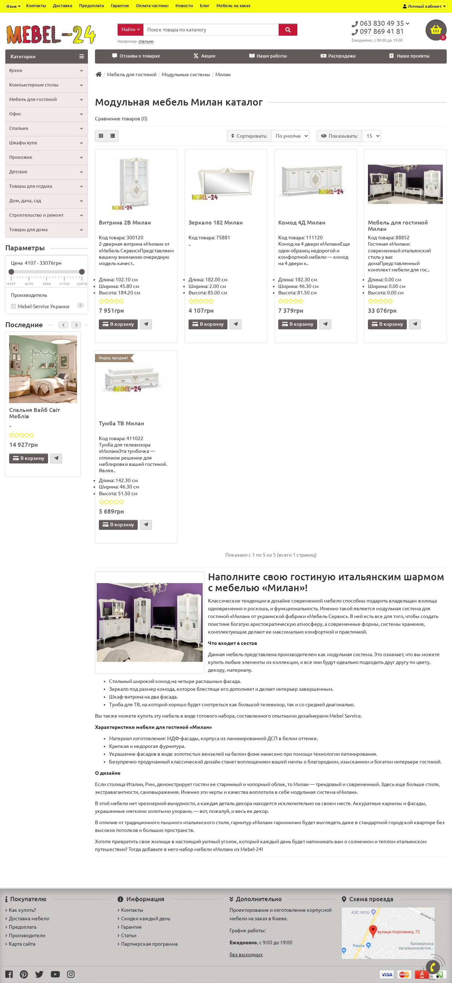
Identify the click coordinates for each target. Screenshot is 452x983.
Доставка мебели (29, 918)
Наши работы (272, 56)
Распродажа (342, 56)
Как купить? (22, 910)
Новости (184, 5)
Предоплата (91, 5)
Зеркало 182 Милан (216, 222)
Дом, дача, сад (25, 200)
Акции (208, 56)
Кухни (15, 70)
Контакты (36, 5)
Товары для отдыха (30, 186)
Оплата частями (152, 5)
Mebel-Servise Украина (50, 306)
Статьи (128, 935)
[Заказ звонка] (433, 967)
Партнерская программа (149, 944)
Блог (204, 5)
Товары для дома (28, 229)
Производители (27, 935)
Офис (15, 113)
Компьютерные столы (33, 85)
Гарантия (120, 5)
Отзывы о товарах (140, 56)
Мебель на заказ (233, 5)
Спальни (18, 128)
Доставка (62, 5)
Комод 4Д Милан (301, 222)
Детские (18, 171)
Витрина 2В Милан (125, 222)
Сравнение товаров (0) (121, 118)
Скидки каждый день (145, 918)
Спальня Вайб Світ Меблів (34, 413)
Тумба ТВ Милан (121, 423)
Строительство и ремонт (36, 215)
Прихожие (20, 157)
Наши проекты (413, 56)
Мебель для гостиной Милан (398, 225)
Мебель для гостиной (33, 99)
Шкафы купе (23, 142)
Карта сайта (22, 944)
